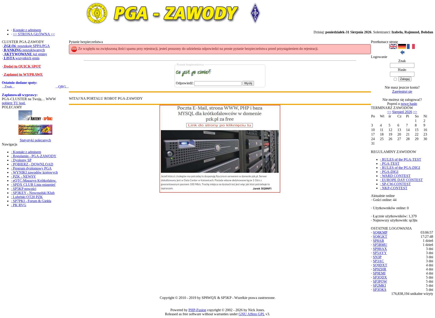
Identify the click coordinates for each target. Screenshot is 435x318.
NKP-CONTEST (393, 188)
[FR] (411, 48)
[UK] (393, 48)
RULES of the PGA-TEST (400, 159)
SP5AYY (380, 253)
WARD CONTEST (395, 176)
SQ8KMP (380, 232)
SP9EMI (379, 273)
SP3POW (380, 281)
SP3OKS (379, 289)
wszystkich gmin (21, 58)
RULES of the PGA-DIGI (400, 168)
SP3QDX (380, 277)
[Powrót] (402, 54)
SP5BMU (380, 245)
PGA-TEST (389, 163)
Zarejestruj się (402, 91)
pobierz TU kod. (14, 103)
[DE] (402, 48)
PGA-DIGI (389, 172)
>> (415, 112)
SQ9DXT (380, 265)
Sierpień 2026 (402, 112)
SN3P (377, 257)
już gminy (25, 54)
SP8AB (378, 241)
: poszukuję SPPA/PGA (27, 46)
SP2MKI (379, 285)
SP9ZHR (379, 269)
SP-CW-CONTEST (395, 184)
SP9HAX (380, 249)
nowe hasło (409, 104)
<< (389, 112)
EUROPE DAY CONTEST (401, 180)
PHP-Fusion (197, 310)
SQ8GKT (380, 236)
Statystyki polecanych (35, 140)
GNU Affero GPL (252, 314)
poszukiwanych (24, 50)
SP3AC (378, 261)
